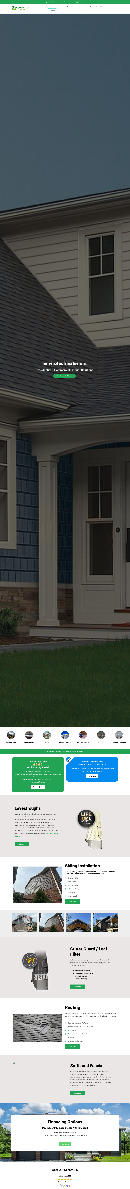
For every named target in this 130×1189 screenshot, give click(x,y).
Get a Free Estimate (85, 7)
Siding (47, 742)
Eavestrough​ (11, 742)
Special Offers (100, 7)
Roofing (101, 742)
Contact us (92, 776)
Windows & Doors (119, 742)
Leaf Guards (29, 742)
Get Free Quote (38, 787)
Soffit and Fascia (65, 742)
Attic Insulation (83, 742)
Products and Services (65, 7)
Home (52, 7)
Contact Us (53, 11)
